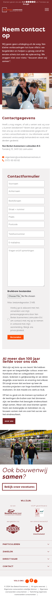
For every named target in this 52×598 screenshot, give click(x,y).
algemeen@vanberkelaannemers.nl (22, 157)
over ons (9, 421)
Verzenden (15, 337)
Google (26, 4)
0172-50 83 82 (12, 160)
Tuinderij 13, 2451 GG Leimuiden (17, 149)
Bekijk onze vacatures (19, 487)
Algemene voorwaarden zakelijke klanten (20, 589)
